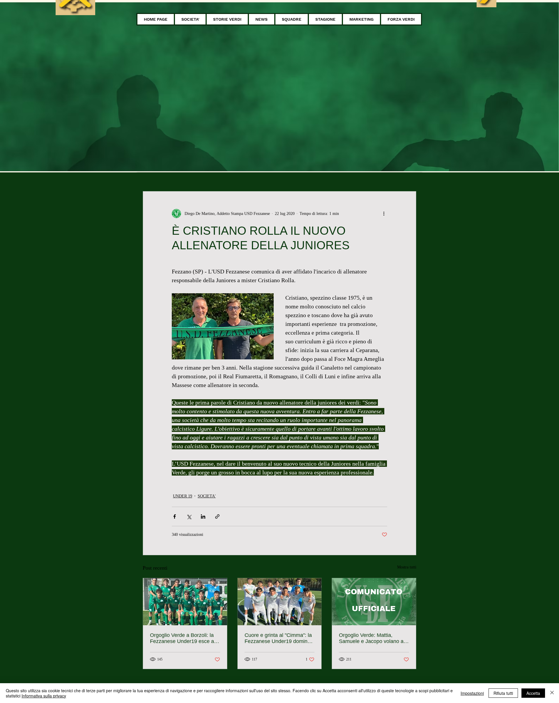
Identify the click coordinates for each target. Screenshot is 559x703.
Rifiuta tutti (503, 693)
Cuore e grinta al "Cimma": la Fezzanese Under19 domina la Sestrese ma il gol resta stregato (278, 638)
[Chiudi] (552, 693)
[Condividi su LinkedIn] (203, 516)
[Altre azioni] (383, 213)
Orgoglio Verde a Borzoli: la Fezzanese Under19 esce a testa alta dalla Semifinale (182, 638)
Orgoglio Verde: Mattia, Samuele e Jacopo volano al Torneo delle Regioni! (372, 638)
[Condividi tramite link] (217, 516)
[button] (190, 19)
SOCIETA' (207, 496)
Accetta (533, 693)
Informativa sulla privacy (44, 696)
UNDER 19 (182, 496)
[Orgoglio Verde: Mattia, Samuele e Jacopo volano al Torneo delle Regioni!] (374, 601)
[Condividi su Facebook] (174, 516)
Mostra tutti (406, 567)
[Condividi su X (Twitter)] (189, 516)
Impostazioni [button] (472, 693)
